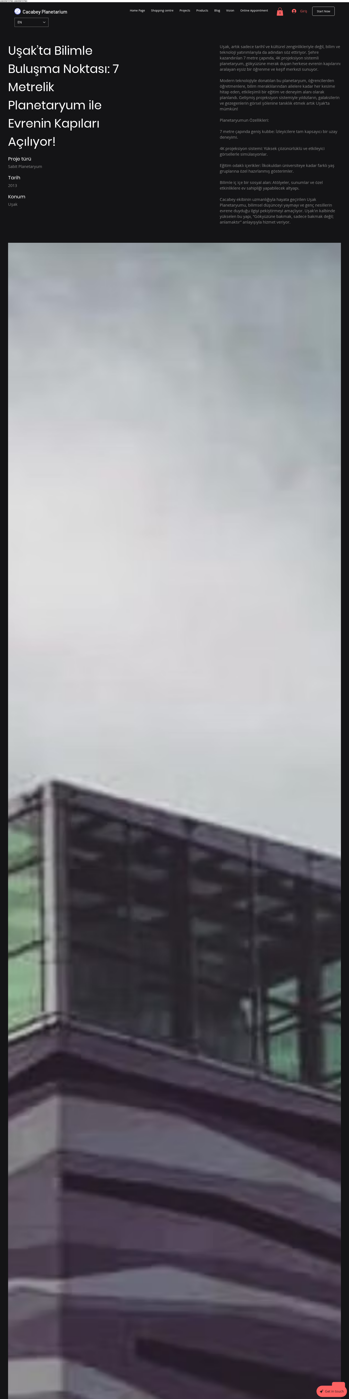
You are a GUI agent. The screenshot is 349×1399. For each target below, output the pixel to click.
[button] (279, 11)
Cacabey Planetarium (45, 12)
